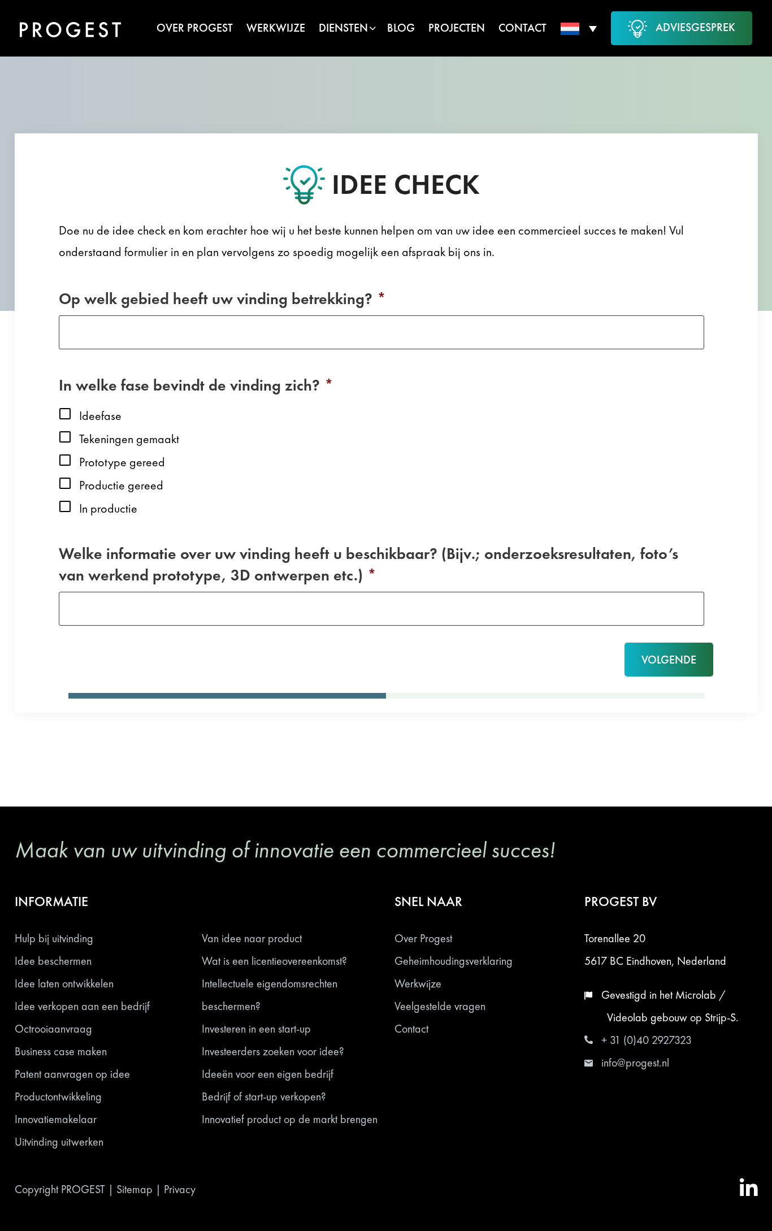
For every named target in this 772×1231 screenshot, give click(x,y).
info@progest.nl (635, 1062)
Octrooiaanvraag (53, 1028)
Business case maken (61, 1051)
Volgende (668, 659)
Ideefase (100, 416)
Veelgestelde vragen (439, 1006)
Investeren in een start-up (256, 1028)
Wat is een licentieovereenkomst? (274, 960)
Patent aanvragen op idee (72, 1074)
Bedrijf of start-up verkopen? (264, 1096)
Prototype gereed (122, 462)
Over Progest (423, 938)
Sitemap (134, 1189)
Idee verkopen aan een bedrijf (82, 1006)
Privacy (180, 1189)
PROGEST (83, 1189)
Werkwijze (417, 983)
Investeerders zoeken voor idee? (273, 1051)
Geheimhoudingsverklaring (453, 960)
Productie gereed (121, 485)
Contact (411, 1028)
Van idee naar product (252, 938)
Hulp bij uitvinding (54, 938)
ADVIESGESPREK (695, 27)
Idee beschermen (53, 960)
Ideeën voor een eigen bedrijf (267, 1074)
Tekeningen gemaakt (129, 439)
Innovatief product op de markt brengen (290, 1119)
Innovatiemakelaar (56, 1119)
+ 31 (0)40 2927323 (646, 1040)
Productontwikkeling (58, 1096)
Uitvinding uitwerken (59, 1141)
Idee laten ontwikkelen (64, 983)
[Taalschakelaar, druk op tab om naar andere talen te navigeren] (578, 28)
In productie (108, 508)
